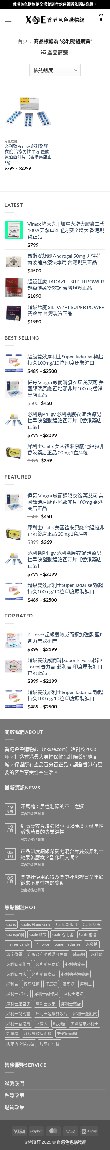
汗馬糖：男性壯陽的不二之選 (52, 806)
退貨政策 (14, 1107)
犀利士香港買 (18, 1023)
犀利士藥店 (71, 1003)
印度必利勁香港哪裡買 (48, 954)
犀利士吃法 (73, 993)
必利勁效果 (75, 964)
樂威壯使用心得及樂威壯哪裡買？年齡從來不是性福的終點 (62, 880)
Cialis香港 (88, 934)
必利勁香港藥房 (75, 974)
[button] (8, 19)
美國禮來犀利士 (84, 1023)
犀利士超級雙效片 (52, 1013)
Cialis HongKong (35, 924)
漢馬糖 (69, 983)
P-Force (42, 944)
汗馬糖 (51, 983)
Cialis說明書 (63, 934)
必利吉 (12, 983)
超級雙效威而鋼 (38, 1033)
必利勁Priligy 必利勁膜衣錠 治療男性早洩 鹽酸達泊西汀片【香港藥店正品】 (28, 154)
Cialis (11, 924)
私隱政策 (14, 1095)
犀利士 (86, 983)
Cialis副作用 (66, 924)
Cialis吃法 (91, 924)
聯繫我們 (14, 1083)
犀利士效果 (46, 1003)
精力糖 (59, 1023)
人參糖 (92, 944)
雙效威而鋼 (67, 1033)
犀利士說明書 (18, 1013)
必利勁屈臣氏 (48, 964)
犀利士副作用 (46, 993)
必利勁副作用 (18, 964)
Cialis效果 (38, 934)
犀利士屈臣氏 (18, 1003)
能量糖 (12, 1033)
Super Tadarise (67, 944)
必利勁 (96, 954)
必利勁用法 (16, 974)
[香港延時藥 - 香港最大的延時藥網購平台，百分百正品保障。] (55, 20)
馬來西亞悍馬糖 (20, 1043)
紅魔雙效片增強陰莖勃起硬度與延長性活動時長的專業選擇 (62, 829)
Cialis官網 (15, 934)
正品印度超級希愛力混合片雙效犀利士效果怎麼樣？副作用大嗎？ (62, 854)
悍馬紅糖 (32, 983)
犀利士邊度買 (85, 1013)
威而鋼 (79, 954)
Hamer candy (18, 944)
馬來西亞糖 (50, 1043)
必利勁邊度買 (44, 974)
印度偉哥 (14, 954)
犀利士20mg (17, 993)
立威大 (42, 1023)
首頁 (23, 41)
